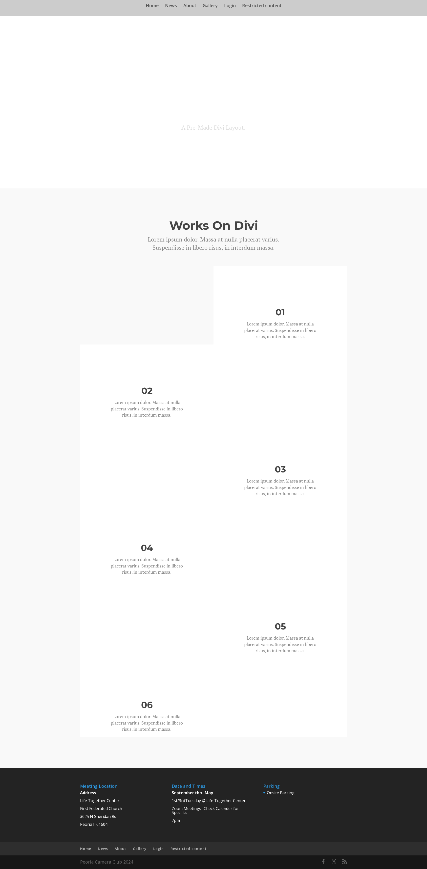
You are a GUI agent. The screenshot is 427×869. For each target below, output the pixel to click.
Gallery (210, 6)
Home (152, 6)
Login (230, 6)
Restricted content (261, 6)
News (171, 6)
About (189, 6)
